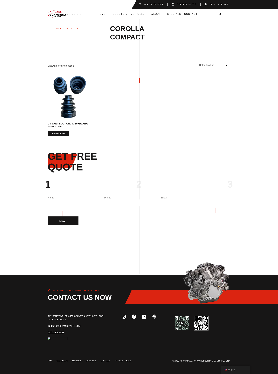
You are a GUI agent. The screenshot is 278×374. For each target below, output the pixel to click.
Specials (174, 14)
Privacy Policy (123, 360)
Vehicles (138, 14)
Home (101, 14)
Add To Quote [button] (58, 134)
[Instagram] (124, 317)
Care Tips (91, 360)
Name (51, 197)
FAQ (50, 360)
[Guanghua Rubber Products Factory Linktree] (154, 317)
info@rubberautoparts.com (64, 326)
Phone (107, 197)
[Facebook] (134, 317)
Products (116, 14)
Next (63, 221)
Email (164, 197)
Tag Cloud (62, 360)
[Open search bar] (219, 14)
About (156, 14)
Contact (190, 14)
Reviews (76, 360)
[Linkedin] (144, 317)
